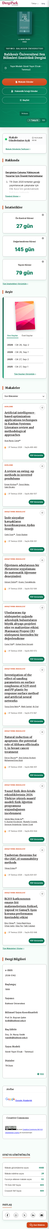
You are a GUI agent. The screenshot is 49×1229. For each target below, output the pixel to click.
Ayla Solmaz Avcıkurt (27, 758)
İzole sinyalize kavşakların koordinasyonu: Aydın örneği (20, 523)
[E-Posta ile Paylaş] (41, 1215)
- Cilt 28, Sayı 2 (18, 345)
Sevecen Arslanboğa (13, 824)
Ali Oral (35, 707)
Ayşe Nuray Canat (12, 441)
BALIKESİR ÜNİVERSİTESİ (29, 49)
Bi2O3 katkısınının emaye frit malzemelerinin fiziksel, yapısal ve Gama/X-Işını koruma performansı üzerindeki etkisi (21, 908)
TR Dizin (24, 113)
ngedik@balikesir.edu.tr (16, 1037)
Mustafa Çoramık (30, 822)
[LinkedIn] (33, 1215)
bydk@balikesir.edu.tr (15, 1020)
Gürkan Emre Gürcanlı (24, 644)
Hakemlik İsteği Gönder (26, 91)
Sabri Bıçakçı (10, 487)
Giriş (43, 4)
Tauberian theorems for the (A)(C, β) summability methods (21, 859)
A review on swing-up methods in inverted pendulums (19, 475)
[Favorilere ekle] (42, 407)
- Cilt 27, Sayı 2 (18, 359)
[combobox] (24, 396)
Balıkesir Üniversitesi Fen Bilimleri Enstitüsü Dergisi (24, 56)
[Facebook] (7, 1215)
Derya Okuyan (10, 758)
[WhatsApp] (16, 1215)
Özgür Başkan (22, 535)
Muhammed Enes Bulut (14, 760)
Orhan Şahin (10, 926)
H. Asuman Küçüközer (13, 822)
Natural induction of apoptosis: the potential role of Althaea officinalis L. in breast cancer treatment (22, 745)
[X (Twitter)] (24, 1215)
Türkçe (33, 3)
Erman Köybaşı (10, 484)
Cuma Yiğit (9, 644)
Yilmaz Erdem (10, 868)
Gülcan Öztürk (10, 582)
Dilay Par (19, 926)
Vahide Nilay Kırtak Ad (13, 819)
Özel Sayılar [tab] (27, 335)
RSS (42, 1074)
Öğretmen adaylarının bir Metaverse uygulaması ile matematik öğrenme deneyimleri (22, 571)
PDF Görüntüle (36, 455)
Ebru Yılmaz (9, 923)
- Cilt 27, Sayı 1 (17, 366)
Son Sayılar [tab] (12, 335)
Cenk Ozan (9, 535)
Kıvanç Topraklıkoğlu (27, 582)
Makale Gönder (25, 82)
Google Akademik (23, 1100)
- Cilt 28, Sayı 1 (18, 352)
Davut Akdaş (24, 484)
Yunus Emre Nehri (12, 707)
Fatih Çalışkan (29, 926)
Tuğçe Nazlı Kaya (23, 923)
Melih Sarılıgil (26, 707)
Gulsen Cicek (27, 824)
